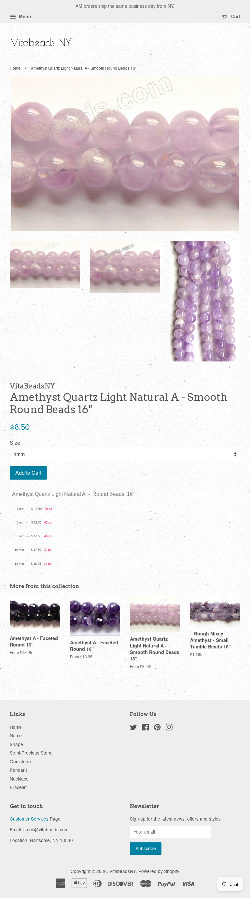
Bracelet (18, 787)
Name (16, 735)
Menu (24, 16)
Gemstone (20, 761)
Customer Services (29, 818)
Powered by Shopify (158, 871)
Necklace (19, 778)
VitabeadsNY (122, 871)
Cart (235, 16)
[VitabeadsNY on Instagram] (169, 728)
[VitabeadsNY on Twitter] (133, 728)
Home (15, 68)
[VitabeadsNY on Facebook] (145, 728)
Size (15, 442)
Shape (16, 744)
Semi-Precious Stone (31, 752)
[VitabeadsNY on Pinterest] (157, 728)
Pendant (18, 770)
